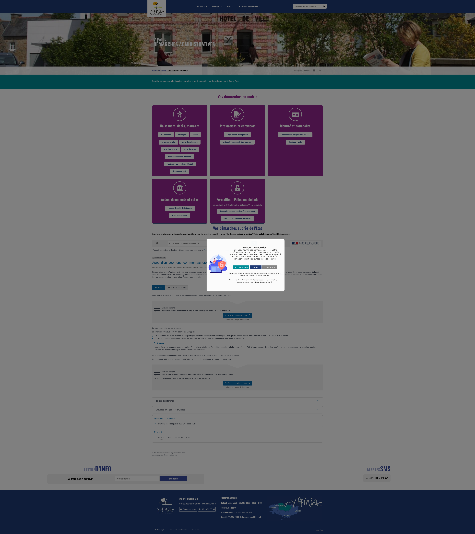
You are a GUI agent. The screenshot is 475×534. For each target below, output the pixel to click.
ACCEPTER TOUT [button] (241, 267)
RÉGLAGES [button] (255, 267)
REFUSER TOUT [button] (270, 267)
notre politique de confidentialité (261, 282)
